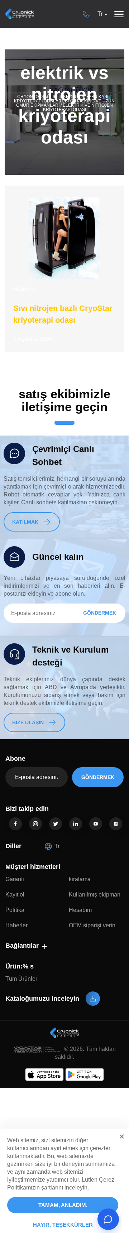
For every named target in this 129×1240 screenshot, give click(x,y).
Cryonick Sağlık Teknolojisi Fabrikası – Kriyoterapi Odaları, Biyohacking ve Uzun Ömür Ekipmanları (64, 101)
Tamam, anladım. (62, 1205)
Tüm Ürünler (21, 979)
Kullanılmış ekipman (94, 894)
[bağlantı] (15, 823)
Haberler (24, 289)
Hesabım (80, 910)
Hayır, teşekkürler (63, 1225)
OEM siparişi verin (92, 925)
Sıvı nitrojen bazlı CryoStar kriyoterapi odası (63, 314)
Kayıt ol (14, 894)
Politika (14, 910)
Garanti (14, 879)
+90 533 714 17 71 (86, 14)
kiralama (80, 879)
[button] (121, 1136)
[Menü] (119, 14)
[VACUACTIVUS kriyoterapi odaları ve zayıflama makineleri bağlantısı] (19, 14)
